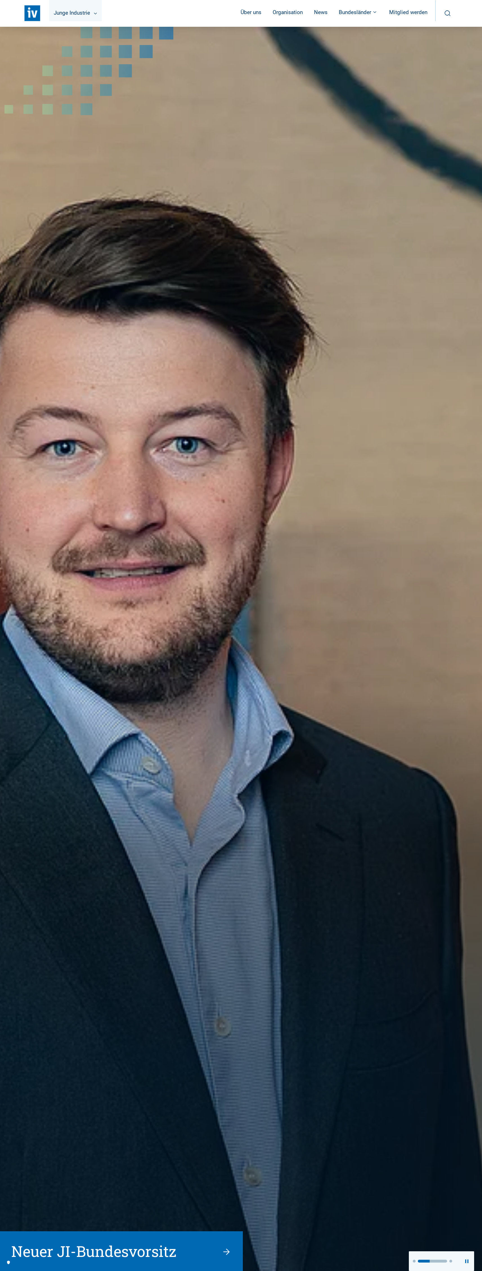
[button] (414, 1261)
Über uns (251, 12)
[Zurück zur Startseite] (32, 13)
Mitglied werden (408, 12)
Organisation (288, 12)
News (321, 12)
